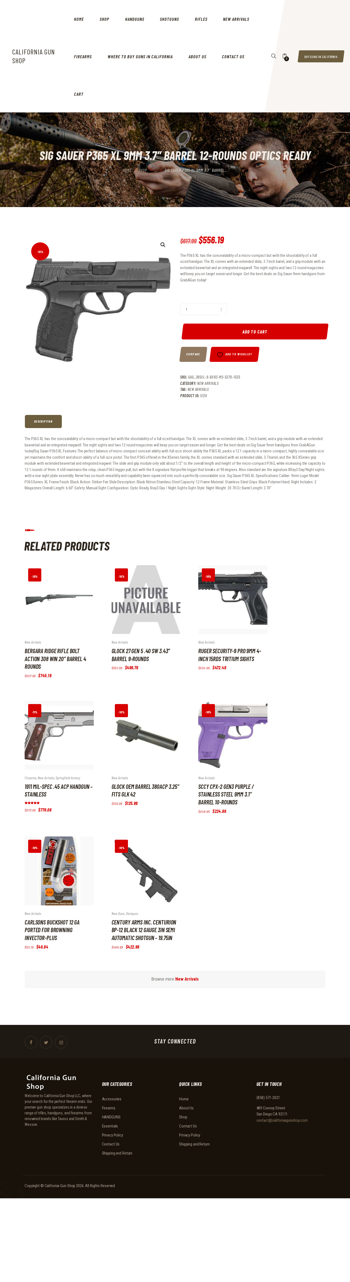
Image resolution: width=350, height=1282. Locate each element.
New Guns (118, 913)
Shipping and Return (117, 1153)
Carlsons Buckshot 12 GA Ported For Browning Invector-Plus (52, 929)
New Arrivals (207, 383)
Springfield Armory (68, 777)
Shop (143, 170)
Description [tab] (43, 421)
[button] (163, 245)
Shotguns (132, 913)
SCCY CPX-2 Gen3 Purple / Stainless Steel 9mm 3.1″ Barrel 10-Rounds (226, 794)
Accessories (112, 1099)
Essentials (110, 1126)
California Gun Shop (60, 1185)
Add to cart (255, 331)
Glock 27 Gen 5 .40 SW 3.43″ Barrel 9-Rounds (141, 654)
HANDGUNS (111, 1117)
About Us (186, 1108)
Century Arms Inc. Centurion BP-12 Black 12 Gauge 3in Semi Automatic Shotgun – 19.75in (144, 929)
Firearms (30, 777)
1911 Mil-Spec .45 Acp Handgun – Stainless (58, 790)
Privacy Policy (112, 1135)
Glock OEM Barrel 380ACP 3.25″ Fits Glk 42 (145, 790)
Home (127, 170)
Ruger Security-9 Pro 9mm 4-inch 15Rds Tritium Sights (229, 654)
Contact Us (111, 1144)
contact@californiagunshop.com (282, 1120)
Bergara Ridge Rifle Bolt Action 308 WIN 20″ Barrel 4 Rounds (55, 658)
